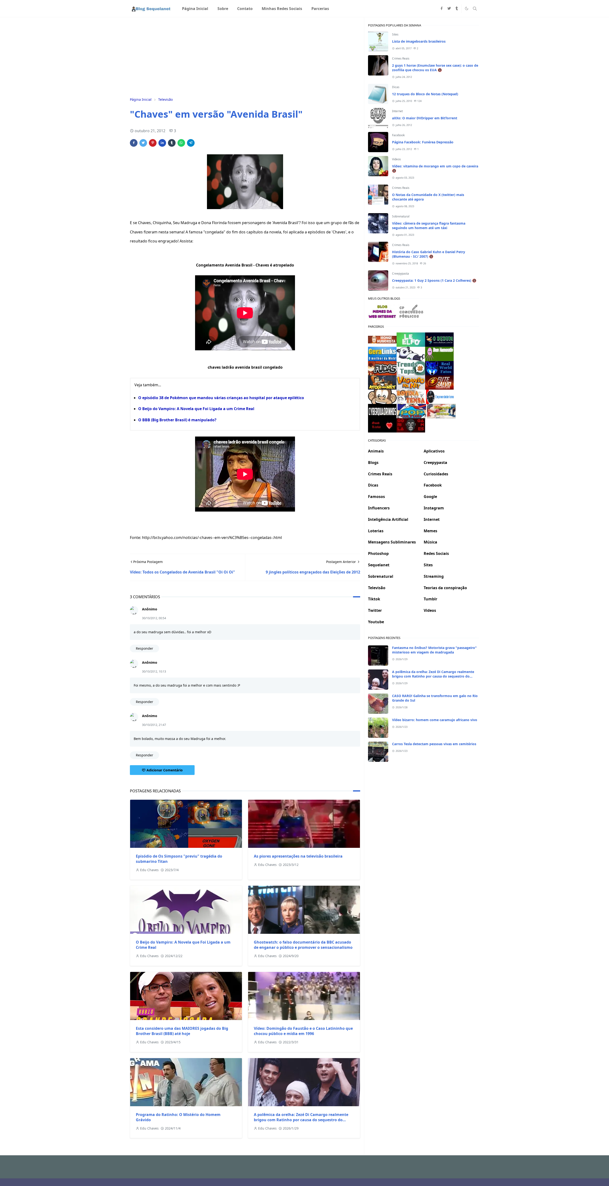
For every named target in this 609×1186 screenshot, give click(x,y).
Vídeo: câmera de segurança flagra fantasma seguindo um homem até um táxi (428, 225)
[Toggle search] (475, 8)
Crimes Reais (400, 58)
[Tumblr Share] (172, 143)
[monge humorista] (382, 339)
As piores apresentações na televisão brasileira (298, 856)
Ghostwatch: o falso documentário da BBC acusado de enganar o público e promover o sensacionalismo (303, 945)
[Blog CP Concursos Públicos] (412, 311)
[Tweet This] (143, 143)
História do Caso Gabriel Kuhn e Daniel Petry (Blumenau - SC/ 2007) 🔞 (428, 254)
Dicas (395, 87)
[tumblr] (457, 8)
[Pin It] (153, 143)
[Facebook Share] (134, 143)
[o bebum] (439, 339)
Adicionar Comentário (165, 770)
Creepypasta (400, 273)
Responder (144, 648)
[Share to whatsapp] (181, 143)
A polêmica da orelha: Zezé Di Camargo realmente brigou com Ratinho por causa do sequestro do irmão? (301, 1120)
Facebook (398, 135)
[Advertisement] (245, 56)
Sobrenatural (400, 216)
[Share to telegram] (191, 143)
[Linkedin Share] (162, 143)
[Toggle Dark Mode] (467, 8)
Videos (396, 159)
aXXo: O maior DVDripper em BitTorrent (424, 118)
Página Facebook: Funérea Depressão (422, 142)
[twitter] (449, 8)
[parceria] (411, 339)
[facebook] (441, 8)
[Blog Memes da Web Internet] (382, 311)
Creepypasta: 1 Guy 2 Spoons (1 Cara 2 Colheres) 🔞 (434, 280)
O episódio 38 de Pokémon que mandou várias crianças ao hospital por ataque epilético (221, 397)
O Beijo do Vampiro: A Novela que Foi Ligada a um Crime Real (196, 408)
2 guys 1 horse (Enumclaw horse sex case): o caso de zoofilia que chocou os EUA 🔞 (435, 67)
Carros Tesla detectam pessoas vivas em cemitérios (434, 744)
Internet (397, 111)
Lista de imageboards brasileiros (419, 41)
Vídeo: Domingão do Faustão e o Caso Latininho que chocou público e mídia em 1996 (303, 1031)
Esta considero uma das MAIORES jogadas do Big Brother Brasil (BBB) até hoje (182, 1031)
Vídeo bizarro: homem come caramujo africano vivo (434, 720)
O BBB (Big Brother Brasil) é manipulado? (177, 419)
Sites (395, 34)
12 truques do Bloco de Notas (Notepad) (425, 94)
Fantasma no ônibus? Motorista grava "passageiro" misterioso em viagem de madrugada (434, 649)
